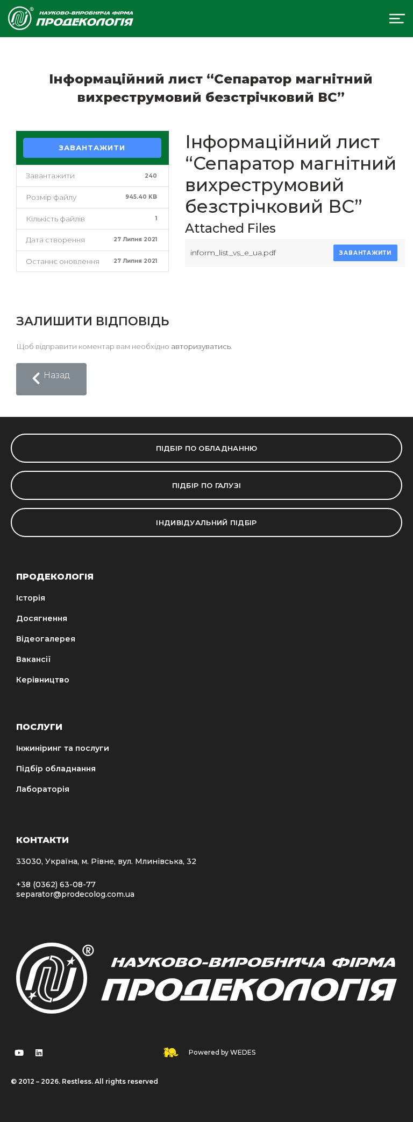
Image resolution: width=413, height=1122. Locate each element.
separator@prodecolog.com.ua (75, 894)
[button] (51, 379)
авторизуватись (201, 346)
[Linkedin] (39, 1052)
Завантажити (92, 147)
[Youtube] (19, 1052)
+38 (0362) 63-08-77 (56, 884)
